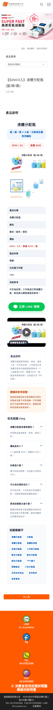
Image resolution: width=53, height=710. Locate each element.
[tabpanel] (26, 26)
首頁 (23, 49)
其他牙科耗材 (42, 49)
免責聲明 (37, 706)
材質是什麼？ (16, 465)
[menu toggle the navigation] (49, 4)
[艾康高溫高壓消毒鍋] (26, 26)
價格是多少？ (16, 446)
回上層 (26, 597)
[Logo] (13, 3)
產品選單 (30, 49)
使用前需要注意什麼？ (21, 504)
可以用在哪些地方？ (20, 484)
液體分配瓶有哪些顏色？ (22, 427)
